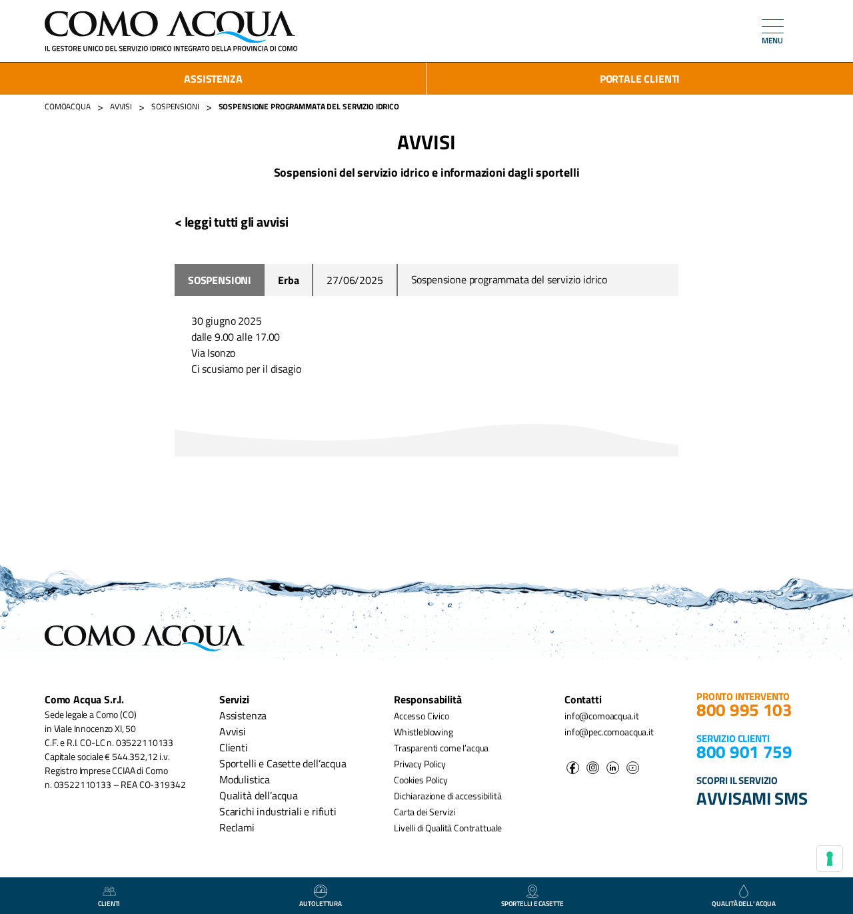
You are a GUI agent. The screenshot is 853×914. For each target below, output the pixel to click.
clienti (109, 904)
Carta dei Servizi (424, 812)
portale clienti (640, 79)
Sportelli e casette (532, 904)
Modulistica (244, 779)
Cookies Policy (421, 780)
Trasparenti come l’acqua (441, 748)
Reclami (237, 827)
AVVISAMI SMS (752, 798)
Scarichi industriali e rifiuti (278, 811)
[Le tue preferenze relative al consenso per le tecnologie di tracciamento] (829, 858)
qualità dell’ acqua (744, 904)
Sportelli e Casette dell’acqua (283, 763)
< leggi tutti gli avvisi (232, 221)
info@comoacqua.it (601, 716)
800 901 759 (744, 752)
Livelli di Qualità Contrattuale (448, 828)
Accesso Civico (421, 716)
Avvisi (232, 731)
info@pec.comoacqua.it (609, 732)
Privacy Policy (420, 764)
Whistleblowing (423, 732)
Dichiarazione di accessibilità (447, 796)
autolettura (320, 904)
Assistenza (213, 79)
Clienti (233, 747)
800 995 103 (744, 710)
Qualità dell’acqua (258, 795)
